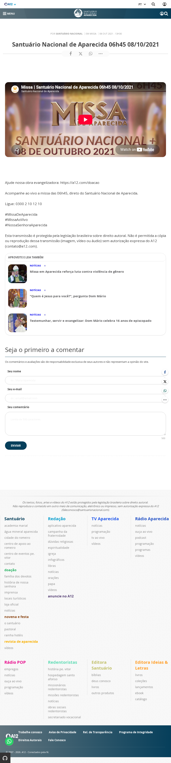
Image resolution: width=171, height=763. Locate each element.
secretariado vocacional (64, 717)
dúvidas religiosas (60, 542)
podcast (140, 538)
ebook (139, 693)
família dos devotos (17, 576)
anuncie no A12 (61, 596)
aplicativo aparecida (62, 526)
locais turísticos (15, 598)
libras (52, 566)
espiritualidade (58, 548)
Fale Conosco (57, 740)
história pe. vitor (59, 669)
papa (51, 584)
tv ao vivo (98, 538)
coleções (141, 681)
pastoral (10, 629)
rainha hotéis (13, 635)
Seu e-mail (15, 389)
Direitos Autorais (29, 740)
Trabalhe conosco (30, 732)
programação (101, 532)
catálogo (141, 699)
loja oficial (11, 604)
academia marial (16, 526)
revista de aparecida (21, 641)
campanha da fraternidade (57, 534)
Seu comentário (18, 407)
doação (10, 570)
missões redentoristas (63, 695)
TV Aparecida (105, 518)
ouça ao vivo (143, 532)
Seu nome (14, 371)
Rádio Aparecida (152, 518)
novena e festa (16, 616)
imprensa (11, 592)
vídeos (8, 648)
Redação (56, 518)
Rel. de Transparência (97, 732)
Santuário (14, 518)
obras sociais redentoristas (57, 709)
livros (95, 687)
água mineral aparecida (21, 532)
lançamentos (144, 687)
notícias (9, 610)
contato (9, 564)
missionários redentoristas (57, 687)
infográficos (56, 560)
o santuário (12, 623)
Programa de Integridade (136, 732)
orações (53, 578)
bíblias (96, 675)
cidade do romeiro (17, 538)
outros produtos (103, 693)
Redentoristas (62, 662)
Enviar (16, 445)
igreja (52, 554)
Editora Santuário (102, 665)
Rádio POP (15, 662)
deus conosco (101, 681)
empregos (11, 669)
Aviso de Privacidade (62, 732)
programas (142, 550)
